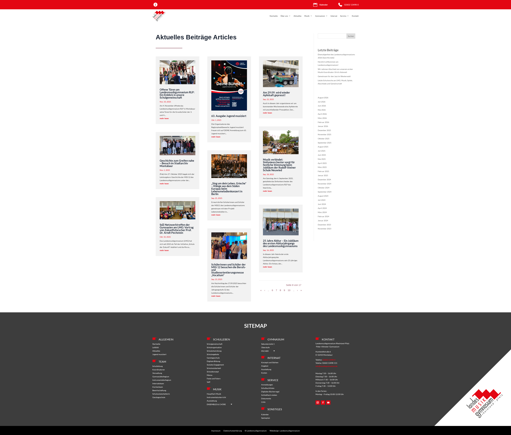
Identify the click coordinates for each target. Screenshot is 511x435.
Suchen (351, 36)
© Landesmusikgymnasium (256, 431)
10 (289, 290)
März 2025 (322, 167)
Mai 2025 (322, 159)
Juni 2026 (322, 106)
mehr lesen (164, 118)
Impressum (216, 431)
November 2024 (324, 184)
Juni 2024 (322, 204)
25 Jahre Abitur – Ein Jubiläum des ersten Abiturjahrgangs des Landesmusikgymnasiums (280, 243)
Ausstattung (212, 401)
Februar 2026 (323, 122)
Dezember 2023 (324, 224)
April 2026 (322, 114)
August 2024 (323, 196)
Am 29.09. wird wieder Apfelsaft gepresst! (276, 94)
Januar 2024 (323, 220)
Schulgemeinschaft (214, 344)
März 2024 (322, 212)
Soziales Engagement (215, 365)
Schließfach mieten (269, 395)
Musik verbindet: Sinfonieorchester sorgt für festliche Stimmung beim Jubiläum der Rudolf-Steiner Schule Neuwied (279, 165)
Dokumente (266, 398)
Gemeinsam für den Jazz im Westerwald (334, 76)
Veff (208, 382)
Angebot (264, 366)
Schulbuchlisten (267, 388)
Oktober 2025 (323, 138)
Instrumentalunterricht (216, 397)
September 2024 (324, 192)
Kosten (264, 373)
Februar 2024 (323, 216)
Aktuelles (297, 16)
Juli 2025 (321, 151)
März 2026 (322, 118)
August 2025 (323, 147)
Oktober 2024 (323, 188)
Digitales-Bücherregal (270, 391)
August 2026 (323, 97)
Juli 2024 (321, 200)
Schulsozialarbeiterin (161, 394)
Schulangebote (213, 354)
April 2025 (322, 163)
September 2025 (324, 143)
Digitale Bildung (213, 361)
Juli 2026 (321, 102)
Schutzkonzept (213, 371)
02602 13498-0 (351, 4)
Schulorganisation (214, 347)
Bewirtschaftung (159, 390)
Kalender (265, 414)
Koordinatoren (158, 369)
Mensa (209, 375)
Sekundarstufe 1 (268, 344)
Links (263, 402)
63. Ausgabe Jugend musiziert (228, 115)
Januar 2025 (323, 175)
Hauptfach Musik (214, 394)
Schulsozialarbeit (214, 368)
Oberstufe (265, 347)
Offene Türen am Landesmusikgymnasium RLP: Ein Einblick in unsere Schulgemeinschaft (177, 93)
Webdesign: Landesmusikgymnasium (285, 431)
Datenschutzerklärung (232, 431)
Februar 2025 (323, 171)
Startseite (274, 16)
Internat (334, 16)
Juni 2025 (322, 155)
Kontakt (355, 16)
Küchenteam (157, 387)
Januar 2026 (323, 126)
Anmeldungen (267, 385)
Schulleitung (157, 366)
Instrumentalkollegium (161, 380)
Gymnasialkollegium (160, 376)
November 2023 (324, 228)
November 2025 (324, 134)
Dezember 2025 (324, 130)
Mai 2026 (322, 110)
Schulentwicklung (214, 351)
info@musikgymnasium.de (326, 366)
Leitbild (155, 347)
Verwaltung (157, 373)
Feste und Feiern (214, 378)
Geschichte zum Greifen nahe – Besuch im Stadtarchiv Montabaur (177, 163)
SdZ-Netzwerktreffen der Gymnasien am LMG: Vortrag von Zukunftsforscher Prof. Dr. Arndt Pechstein (176, 228)
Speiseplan (265, 418)
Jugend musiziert (159, 354)
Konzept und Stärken (269, 362)
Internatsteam (158, 383)
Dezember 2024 (324, 179)
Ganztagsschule (158, 397)
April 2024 (322, 208)
